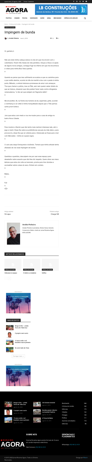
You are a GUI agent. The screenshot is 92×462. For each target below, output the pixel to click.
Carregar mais (17, 356)
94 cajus (7, 214)
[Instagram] (77, 1)
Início (6, 24)
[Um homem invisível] (37, 404)
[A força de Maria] (37, 420)
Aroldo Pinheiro (14, 38)
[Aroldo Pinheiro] (5, 38)
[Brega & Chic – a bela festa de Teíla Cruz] (9, 327)
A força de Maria (47, 418)
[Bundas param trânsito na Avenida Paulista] (37, 412)
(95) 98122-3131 (41, 447)
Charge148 (55, 214)
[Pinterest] (34, 44)
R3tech (85, 458)
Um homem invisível (48, 402)
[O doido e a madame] (31, 265)
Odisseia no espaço (10, 273)
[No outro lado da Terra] (9, 349)
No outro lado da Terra (22, 348)
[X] (80, 1)
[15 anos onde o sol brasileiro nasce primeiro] (9, 342)
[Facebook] (73, 1)
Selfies (44, 273)
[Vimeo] (83, 1)
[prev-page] (5, 278)
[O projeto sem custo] (9, 335)
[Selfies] (50, 265)
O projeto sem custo (21, 333)
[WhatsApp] (39, 44)
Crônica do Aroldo (14, 24)
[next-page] (9, 278)
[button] (85, 18)
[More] (45, 200)
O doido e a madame (29, 273)
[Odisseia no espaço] (12, 265)
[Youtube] (86, 1)
